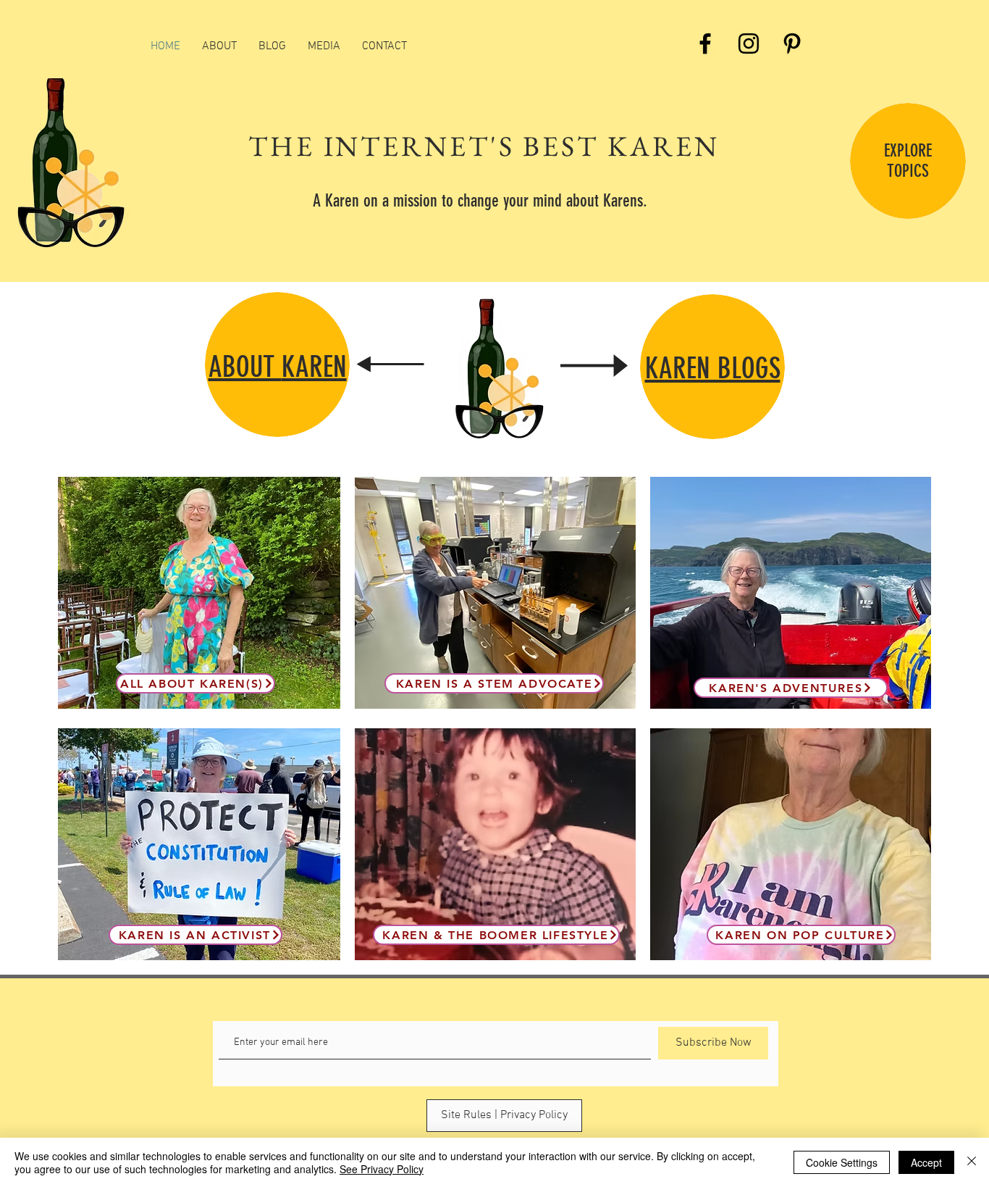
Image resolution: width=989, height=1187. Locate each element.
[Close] (971, 1162)
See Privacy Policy (382, 1169)
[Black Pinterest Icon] (792, 43)
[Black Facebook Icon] (705, 43)
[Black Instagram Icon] (748, 43)
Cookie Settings (842, 1162)
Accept (926, 1162)
